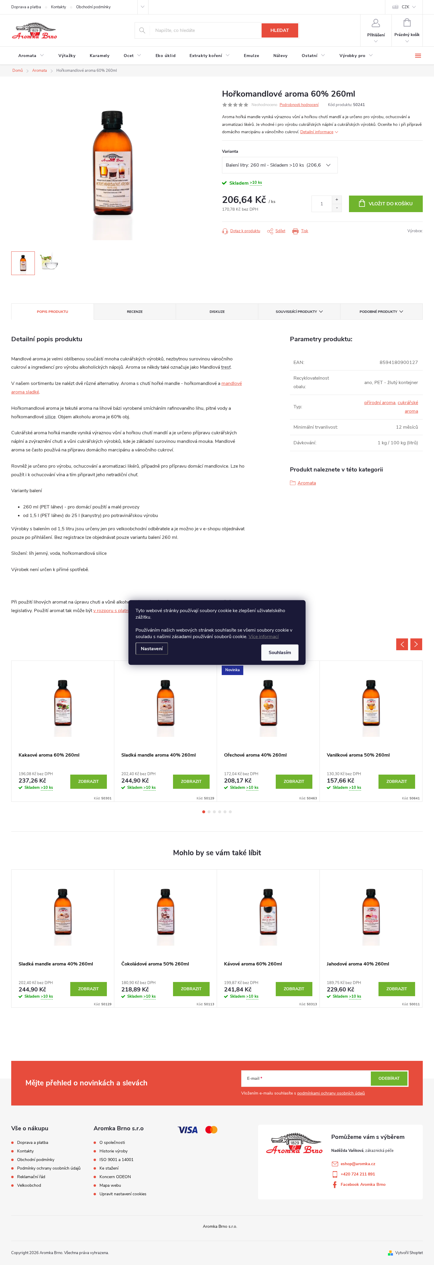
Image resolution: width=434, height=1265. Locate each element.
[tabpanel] (63, 731)
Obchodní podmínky (93, 7)
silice (50, 417)
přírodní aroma (379, 402)
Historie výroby (113, 1151)
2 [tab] (209, 811)
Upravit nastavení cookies (122, 1194)
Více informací (264, 636)
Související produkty (296, 311)
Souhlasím (280, 652)
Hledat (279, 30)
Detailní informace (316, 132)
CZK (405, 7)
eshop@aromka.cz (358, 1164)
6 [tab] (230, 811)
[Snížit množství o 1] (337, 208)
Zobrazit (88, 781)
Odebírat (389, 1078)
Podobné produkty (378, 311)
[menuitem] (31, 56)
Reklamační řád (31, 1177)
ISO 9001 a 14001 (116, 1159)
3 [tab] (214, 811)
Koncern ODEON (115, 1177)
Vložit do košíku (391, 204)
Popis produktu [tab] (52, 311)
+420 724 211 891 (358, 1174)
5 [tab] (224, 811)
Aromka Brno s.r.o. (220, 1226)
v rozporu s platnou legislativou (126, 610)
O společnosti (112, 1142)
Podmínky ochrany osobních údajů (49, 1168)
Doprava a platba (26, 7)
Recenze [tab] (135, 311)
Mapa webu (110, 1185)
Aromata (307, 483)
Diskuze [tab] (217, 311)
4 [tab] (219, 811)
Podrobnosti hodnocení (299, 105)
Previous (402, 644)
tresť (226, 367)
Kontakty (58, 7)
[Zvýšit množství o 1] (337, 200)
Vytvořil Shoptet (409, 1253)
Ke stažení (108, 1168)
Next (416, 644)
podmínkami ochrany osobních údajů (331, 1093)
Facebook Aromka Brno (363, 1184)
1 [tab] (203, 811)
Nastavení (152, 648)
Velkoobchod (29, 1185)
